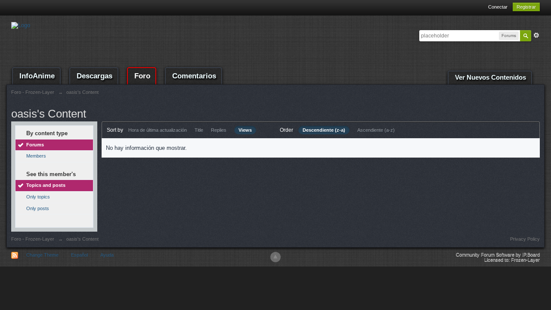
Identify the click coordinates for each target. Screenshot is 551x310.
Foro (142, 76)
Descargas (94, 76)
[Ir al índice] (20, 25)
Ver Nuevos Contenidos (490, 77)
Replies (218, 130)
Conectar (498, 6)
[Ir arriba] (275, 257)
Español (79, 254)
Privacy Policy (525, 239)
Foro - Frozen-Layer (32, 239)
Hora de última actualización (157, 130)
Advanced (536, 35)
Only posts (37, 208)
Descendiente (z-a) (324, 130)
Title (199, 130)
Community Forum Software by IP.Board (498, 254)
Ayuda (107, 254)
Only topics (38, 196)
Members (36, 155)
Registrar (526, 6)
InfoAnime (37, 76)
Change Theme (42, 254)
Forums (35, 144)
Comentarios (194, 76)
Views (245, 130)
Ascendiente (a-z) (376, 130)
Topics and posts (45, 185)
